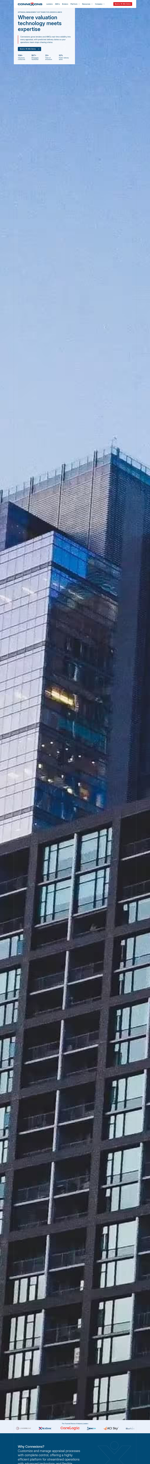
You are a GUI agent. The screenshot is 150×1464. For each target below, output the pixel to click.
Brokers (65, 4)
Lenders (49, 4)
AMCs (57, 4)
